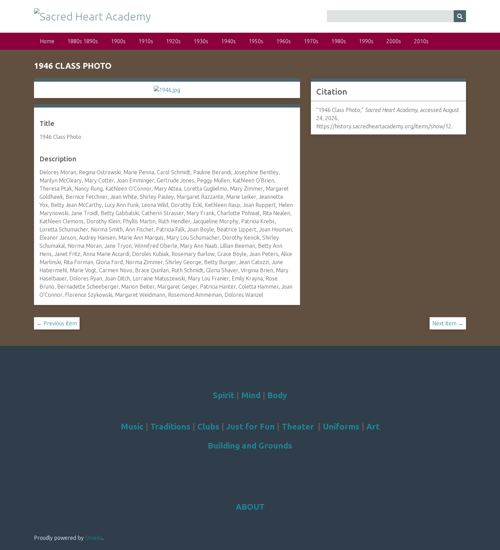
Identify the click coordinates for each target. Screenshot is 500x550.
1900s (118, 41)
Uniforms (341, 426)
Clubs (208, 426)
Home (47, 41)
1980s (338, 41)
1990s (366, 41)
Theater (298, 426)
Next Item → (447, 323)
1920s (173, 41)
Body (277, 395)
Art (373, 426)
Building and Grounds (250, 445)
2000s (393, 41)
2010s (421, 41)
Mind (251, 395)
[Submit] (460, 16)
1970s (311, 41)
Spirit (223, 395)
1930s (201, 41)
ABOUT (250, 507)
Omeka (93, 538)
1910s (145, 41)
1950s (256, 41)
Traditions (170, 426)
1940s (228, 41)
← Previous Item (57, 323)
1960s (283, 41)
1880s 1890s (82, 41)
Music (132, 426)
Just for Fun (250, 426)
